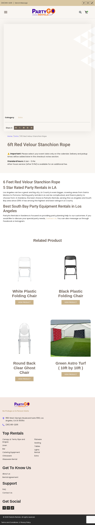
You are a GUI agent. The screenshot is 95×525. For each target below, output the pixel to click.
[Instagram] (88, 3)
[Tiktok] (92, 3)
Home (9, 136)
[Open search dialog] (80, 12)
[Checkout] (86, 12)
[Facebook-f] (84, 3)
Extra (20, 117)
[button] (5, 12)
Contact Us (51, 218)
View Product (24, 302)
